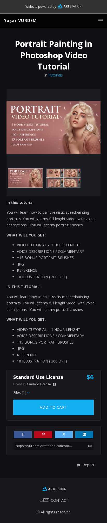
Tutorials (55, 75)
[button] (85, 464)
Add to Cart (53, 407)
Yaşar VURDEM (20, 20)
